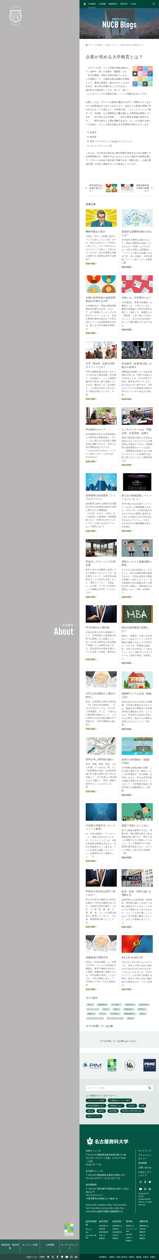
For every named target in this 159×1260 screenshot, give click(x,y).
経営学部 (103, 1221)
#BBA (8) (90, 1005)
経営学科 (102, 1229)
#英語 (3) (130, 1018)
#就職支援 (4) (129, 1009)
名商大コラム (111, 45)
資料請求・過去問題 (10, 1246)
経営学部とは (103, 1226)
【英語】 (91, 1236)
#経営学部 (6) (130, 1005)
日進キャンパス (93, 1150)
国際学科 (142, 1232)
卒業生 (152, 1257)
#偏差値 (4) (91, 1014)
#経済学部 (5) (144, 1005)
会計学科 (129, 1234)
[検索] (149, 1088)
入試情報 (49, 1245)
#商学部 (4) (142, 1009)
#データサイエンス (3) (115, 1018)
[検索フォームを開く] (154, 4)
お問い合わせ (144, 1167)
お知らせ (102, 1235)
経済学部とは (117, 1226)
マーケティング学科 (131, 1230)
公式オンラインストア (144, 1174)
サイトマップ (144, 1150)
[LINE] (62, 1257)
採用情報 (142, 1163)
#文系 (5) (106, 1009)
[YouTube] (66, 1257)
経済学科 (116, 1229)
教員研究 (113, 4)
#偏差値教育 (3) (129, 1014)
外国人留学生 (121, 1257)
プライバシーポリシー (144, 1157)
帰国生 (131, 1257)
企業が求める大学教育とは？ (132, 45)
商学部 (129, 1221)
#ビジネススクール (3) (95, 1018)
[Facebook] (57, 1257)
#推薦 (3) (143, 1014)
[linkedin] (76, 1257)
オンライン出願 (29, 1245)
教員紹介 (102, 1238)
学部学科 (123, 4)
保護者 (138, 1257)
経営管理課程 (91, 1223)
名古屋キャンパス (94, 1171)
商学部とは (130, 1226)
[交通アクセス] (48, 1257)
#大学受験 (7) (116, 1005)
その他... (133, 4)
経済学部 (117, 1221)
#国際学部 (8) (102, 1005)
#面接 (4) (117, 1009)
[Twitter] (52, 1257)
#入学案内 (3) (115, 1014)
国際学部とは (144, 1226)
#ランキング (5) (92, 1009)
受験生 (112, 1257)
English (42, 1257)
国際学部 (143, 1221)
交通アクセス (32, 1257)
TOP (89, 45)
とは (89, 1229)
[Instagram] (71, 1257)
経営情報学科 (103, 1232)
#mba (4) (103, 1014)
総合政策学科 (117, 1232)
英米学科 (142, 1229)
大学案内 (92, 4)
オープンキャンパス (69, 1246)
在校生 (145, 1257)
